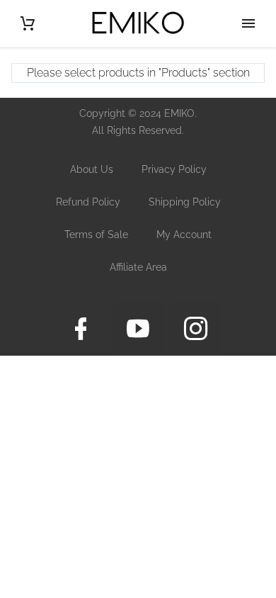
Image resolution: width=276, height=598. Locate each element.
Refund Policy (88, 202)
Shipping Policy (185, 202)
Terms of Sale (96, 234)
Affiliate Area (138, 267)
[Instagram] (195, 329)
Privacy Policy (174, 169)
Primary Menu (248, 23)
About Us (91, 169)
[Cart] (27, 23)
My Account (184, 234)
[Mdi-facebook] (81, 329)
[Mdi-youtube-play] (138, 329)
